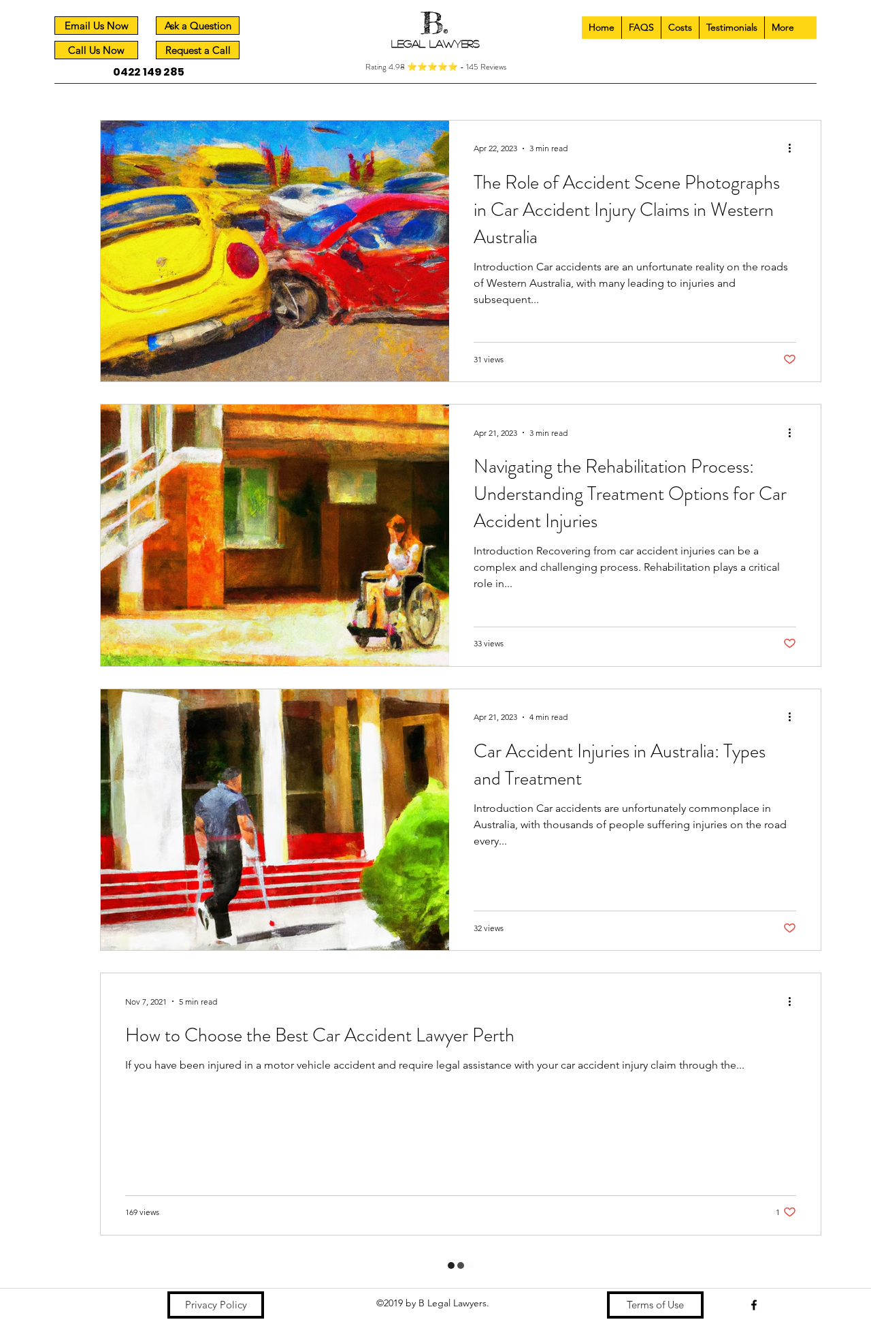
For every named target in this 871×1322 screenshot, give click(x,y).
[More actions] (794, 148)
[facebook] (754, 1273)
